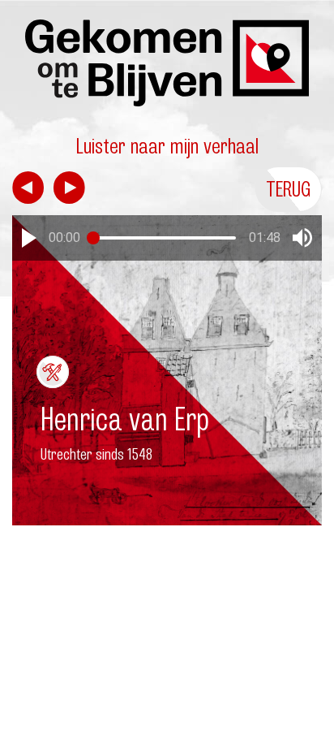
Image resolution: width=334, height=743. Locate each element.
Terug (288, 188)
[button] (29, 238)
